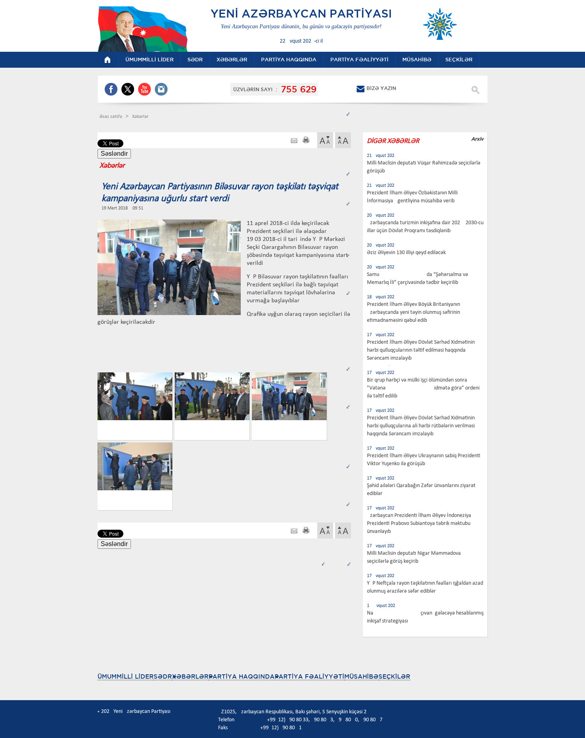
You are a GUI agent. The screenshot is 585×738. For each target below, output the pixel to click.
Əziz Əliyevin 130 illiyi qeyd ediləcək (406, 253)
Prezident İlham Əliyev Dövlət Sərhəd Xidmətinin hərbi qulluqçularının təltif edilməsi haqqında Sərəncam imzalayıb (421, 350)
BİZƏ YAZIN (381, 88)
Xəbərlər (140, 116)
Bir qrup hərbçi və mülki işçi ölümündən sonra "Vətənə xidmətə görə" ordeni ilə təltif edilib (423, 388)
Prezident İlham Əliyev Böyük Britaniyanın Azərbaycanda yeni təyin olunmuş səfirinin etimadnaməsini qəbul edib (413, 312)
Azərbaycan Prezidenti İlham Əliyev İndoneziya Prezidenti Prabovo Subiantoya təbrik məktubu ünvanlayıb (419, 523)
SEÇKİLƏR (394, 676)
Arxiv (477, 138)
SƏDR (163, 676)
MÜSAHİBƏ (361, 676)
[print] (306, 140)
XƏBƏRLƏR (190, 676)
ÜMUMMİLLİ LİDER (126, 676)
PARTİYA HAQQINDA (242, 676)
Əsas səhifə (111, 116)
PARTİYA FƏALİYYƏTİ (309, 676)
